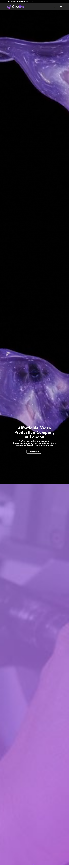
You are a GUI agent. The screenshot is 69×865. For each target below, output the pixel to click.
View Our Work (33, 451)
